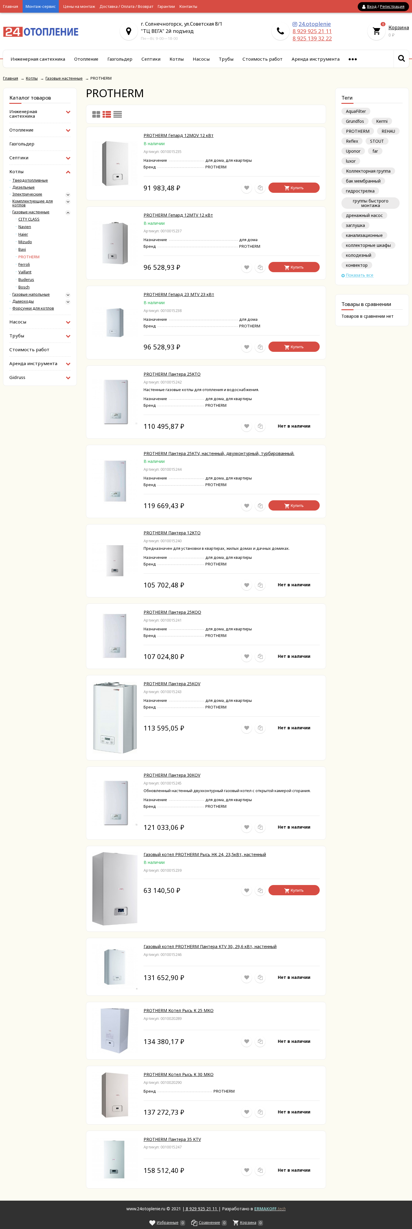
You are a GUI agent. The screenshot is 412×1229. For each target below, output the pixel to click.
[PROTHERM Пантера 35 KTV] (115, 1180)
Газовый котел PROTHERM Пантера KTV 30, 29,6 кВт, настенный (210, 946)
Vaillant (24, 272)
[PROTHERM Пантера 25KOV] (115, 752)
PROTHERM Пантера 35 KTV (172, 1139)
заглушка (355, 225)
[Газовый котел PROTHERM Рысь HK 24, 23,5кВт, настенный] (115, 924)
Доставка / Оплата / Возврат (126, 6)
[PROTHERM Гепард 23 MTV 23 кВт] (115, 336)
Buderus (26, 279)
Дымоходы (23, 301)
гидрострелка (360, 191)
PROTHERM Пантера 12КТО (172, 533)
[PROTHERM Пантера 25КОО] (115, 657)
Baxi (22, 249)
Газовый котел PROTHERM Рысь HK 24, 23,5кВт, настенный (205, 854)
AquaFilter (356, 111)
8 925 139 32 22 (312, 38)
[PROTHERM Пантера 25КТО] (115, 423)
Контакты (188, 6)
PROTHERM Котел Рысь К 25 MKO (179, 1010)
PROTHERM (357, 131)
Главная (10, 6)
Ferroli (24, 264)
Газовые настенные (30, 212)
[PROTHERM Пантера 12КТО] (115, 577)
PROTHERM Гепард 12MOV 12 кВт (179, 135)
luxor (351, 161)
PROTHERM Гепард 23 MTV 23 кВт (179, 294)
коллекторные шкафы (368, 245)
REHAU (388, 131)
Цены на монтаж (79, 6)
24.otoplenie (315, 23)
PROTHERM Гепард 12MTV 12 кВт (178, 215)
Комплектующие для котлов (32, 203)
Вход (372, 6)
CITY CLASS (29, 219)
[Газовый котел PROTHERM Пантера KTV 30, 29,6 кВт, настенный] (115, 988)
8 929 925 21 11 (312, 31)
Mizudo (25, 242)
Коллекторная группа (368, 171)
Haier (23, 234)
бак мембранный (363, 181)
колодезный (358, 255)
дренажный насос (364, 215)
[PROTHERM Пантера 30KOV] (115, 824)
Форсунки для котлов (33, 308)
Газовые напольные (31, 294)
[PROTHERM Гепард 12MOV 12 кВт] (115, 184)
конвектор (357, 265)
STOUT (377, 141)
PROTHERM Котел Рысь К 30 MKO (179, 1074)
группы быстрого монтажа (370, 203)
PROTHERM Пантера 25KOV (172, 683)
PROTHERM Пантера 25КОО (172, 612)
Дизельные (23, 187)
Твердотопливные (30, 180)
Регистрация (392, 6)
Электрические (27, 194)
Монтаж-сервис (41, 6)
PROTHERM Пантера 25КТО (172, 374)
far (375, 151)
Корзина (398, 27)
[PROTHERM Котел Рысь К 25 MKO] (115, 1052)
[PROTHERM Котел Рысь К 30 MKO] (115, 1116)
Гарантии (166, 6)
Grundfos (355, 121)
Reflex (352, 141)
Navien (24, 226)
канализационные (364, 235)
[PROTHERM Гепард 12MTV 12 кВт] (115, 264)
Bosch (24, 287)
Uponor (353, 151)
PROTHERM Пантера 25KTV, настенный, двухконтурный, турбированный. (219, 453)
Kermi (382, 121)
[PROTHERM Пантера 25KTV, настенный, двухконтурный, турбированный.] (115, 502)
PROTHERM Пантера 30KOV (172, 775)
